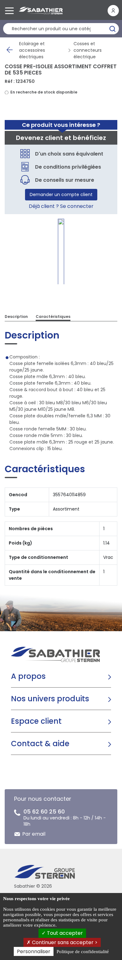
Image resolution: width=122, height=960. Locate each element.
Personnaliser (33, 951)
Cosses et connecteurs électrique (88, 50)
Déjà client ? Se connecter (61, 206)
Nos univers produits (50, 699)
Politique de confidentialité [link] (83, 951)
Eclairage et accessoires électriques (32, 50)
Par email (33, 834)
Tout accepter (64, 933)
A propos (28, 676)
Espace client (36, 721)
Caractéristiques (53, 316)
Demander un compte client (61, 194)
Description (16, 316)
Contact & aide (40, 743)
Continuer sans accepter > (64, 942)
